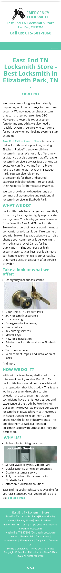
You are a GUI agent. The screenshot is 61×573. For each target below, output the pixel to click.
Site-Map (49, 548)
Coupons (41, 540)
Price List (37, 548)
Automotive (10, 540)
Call (31, 568)
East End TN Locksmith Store (22, 141)
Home (14, 536)
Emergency (26, 540)
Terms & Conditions (17, 548)
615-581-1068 (38, 33)
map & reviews (43, 520)
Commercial (42, 536)
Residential (27, 536)
